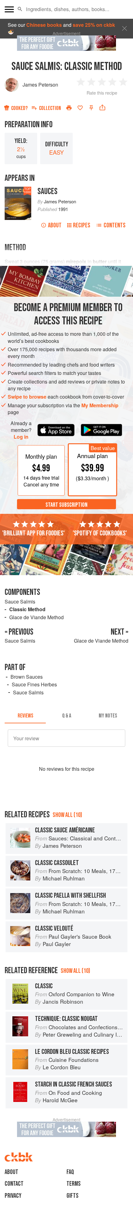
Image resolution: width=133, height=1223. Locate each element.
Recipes (81, 225)
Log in (21, 436)
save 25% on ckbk (94, 24)
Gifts (72, 1196)
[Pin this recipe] (91, 107)
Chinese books (44, 24)
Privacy (13, 1196)
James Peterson (40, 84)
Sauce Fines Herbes (34, 684)
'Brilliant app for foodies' (33, 533)
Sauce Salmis (20, 601)
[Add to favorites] (80, 107)
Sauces (47, 191)
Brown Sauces (27, 676)
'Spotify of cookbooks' (100, 533)
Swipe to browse (27, 396)
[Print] (69, 107)
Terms (73, 1184)
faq (70, 1172)
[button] (20, 9)
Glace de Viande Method (36, 617)
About (55, 225)
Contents (115, 225)
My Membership (99, 405)
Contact (14, 1184)
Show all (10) (67, 815)
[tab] (25, 716)
